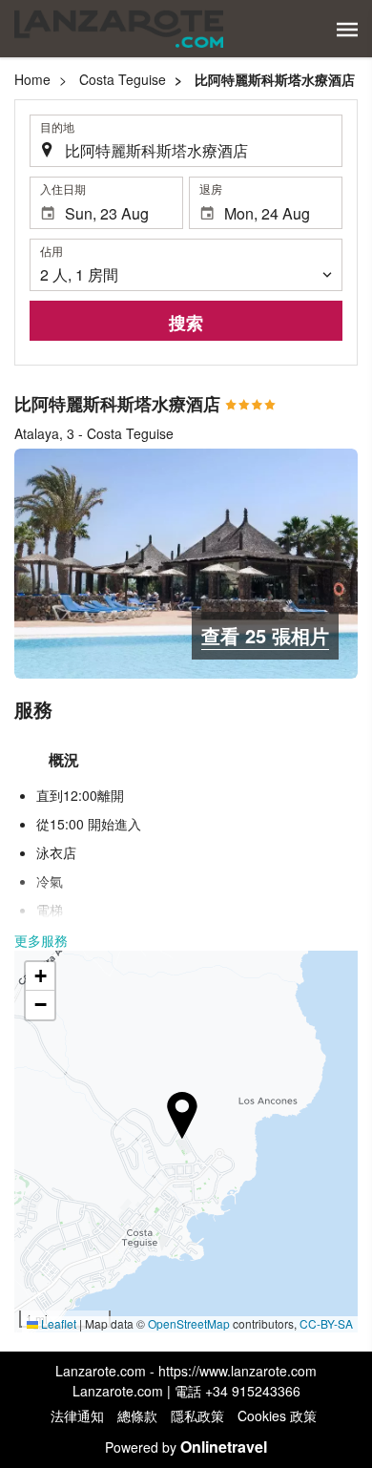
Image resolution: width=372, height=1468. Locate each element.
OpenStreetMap (189, 1323)
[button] (347, 29)
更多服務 (41, 940)
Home (32, 79)
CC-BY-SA (326, 1323)
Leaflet (57, 1323)
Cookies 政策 (277, 1415)
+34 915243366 (252, 1390)
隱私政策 (197, 1415)
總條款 (137, 1415)
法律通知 (77, 1415)
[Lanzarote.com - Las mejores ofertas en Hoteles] (118, 28)
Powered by (186, 1447)
